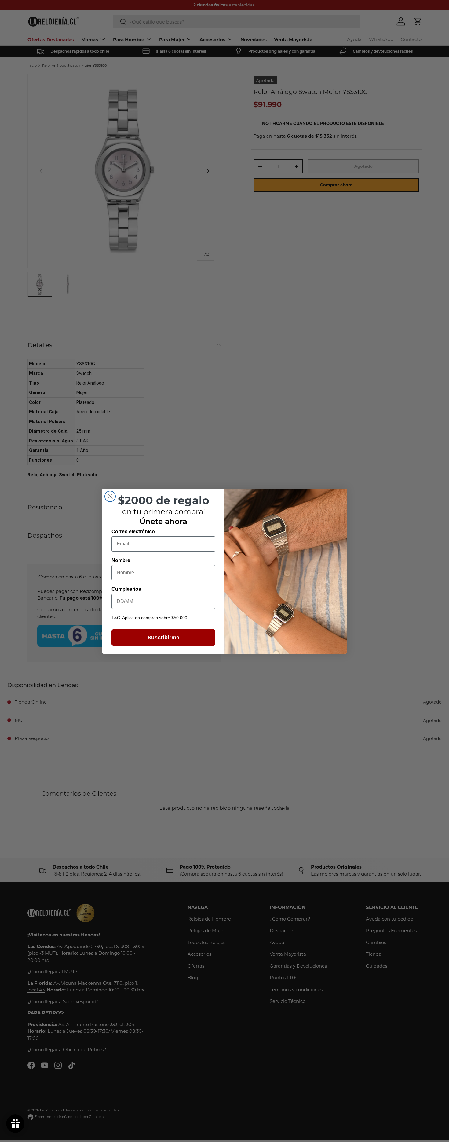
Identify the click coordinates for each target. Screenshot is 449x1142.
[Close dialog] (110, 496)
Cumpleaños (126, 589)
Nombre (120, 560)
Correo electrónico (133, 531)
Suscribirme (163, 637)
